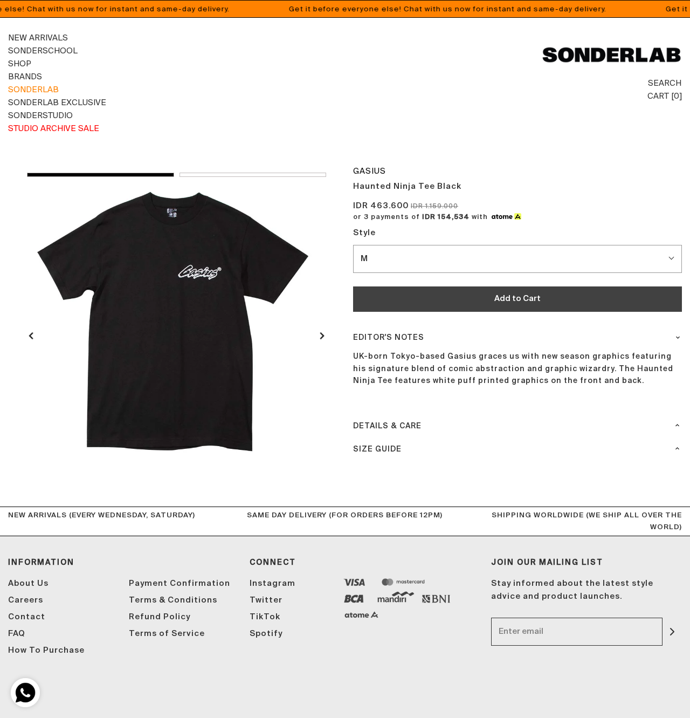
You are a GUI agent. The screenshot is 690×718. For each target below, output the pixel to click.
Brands (25, 76)
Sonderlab (33, 89)
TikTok (265, 617)
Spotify (266, 634)
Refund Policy (159, 617)
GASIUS (369, 170)
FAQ (16, 634)
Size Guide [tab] (377, 449)
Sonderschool (43, 50)
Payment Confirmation (179, 583)
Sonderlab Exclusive (57, 102)
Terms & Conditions (173, 600)
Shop (19, 63)
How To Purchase (46, 650)
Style (364, 233)
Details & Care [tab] (387, 426)
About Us (28, 583)
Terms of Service (167, 634)
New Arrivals (38, 37)
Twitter (266, 600)
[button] (100, 175)
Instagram (272, 583)
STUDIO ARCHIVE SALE (53, 128)
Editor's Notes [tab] (388, 337)
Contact (26, 617)
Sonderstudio (40, 115)
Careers (25, 600)
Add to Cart (517, 299)
